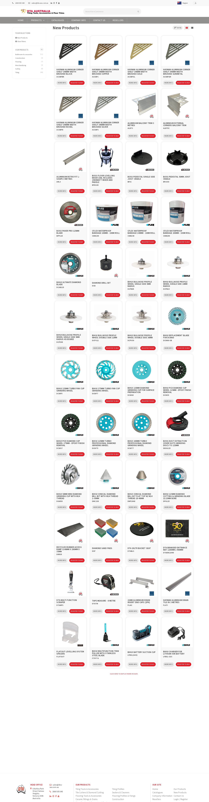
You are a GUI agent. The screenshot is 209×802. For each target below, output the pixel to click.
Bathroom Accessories (29, 54)
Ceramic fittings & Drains (87, 799)
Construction (29, 58)
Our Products (180, 789)
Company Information (162, 795)
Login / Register (181, 799)
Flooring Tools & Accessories (89, 795)
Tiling (29, 72)
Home (20, 20)
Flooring (29, 61)
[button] (182, 3)
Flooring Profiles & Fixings (123, 795)
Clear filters (21, 41)
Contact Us (99, 20)
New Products (22, 38)
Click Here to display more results (124, 674)
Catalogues (58, 20)
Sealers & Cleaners (120, 792)
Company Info (78, 20)
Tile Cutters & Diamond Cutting (90, 792)
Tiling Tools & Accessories (87, 789)
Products (36, 20)
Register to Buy (77, 83)
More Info (62, 83)
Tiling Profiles (118, 789)
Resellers (118, 20)
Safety (29, 68)
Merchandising (29, 65)
